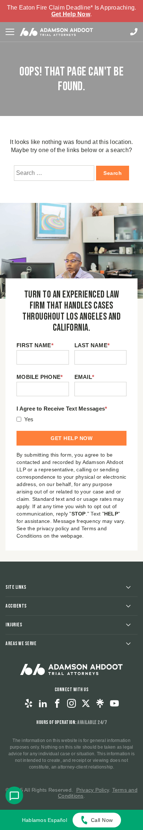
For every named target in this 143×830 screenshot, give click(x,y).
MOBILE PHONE (39, 377)
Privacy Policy (92, 790)
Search (112, 173)
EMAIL (84, 377)
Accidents (16, 606)
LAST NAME (92, 345)
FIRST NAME (35, 345)
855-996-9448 (134, 31)
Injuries (14, 625)
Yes (29, 419)
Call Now (102, 820)
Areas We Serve (21, 643)
